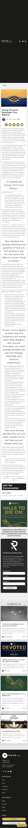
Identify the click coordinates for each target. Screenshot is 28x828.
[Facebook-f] (3, 771)
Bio (19, 119)
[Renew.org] (3, 671)
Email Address (6, 571)
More (24, 636)
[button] (25, 41)
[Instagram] (5, 771)
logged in (10, 495)
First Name (6, 576)
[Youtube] (11, 771)
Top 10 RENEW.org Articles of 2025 (14, 720)
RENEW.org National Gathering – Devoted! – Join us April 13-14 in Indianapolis (14, 649)
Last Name (6, 581)
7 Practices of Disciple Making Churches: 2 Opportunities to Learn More (14, 613)
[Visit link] (23, 42)
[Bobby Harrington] (3, 637)
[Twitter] (8, 771)
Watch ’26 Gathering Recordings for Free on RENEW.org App (14, 683)
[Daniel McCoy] (3, 741)
